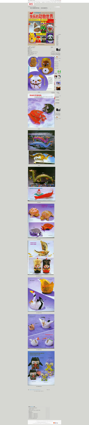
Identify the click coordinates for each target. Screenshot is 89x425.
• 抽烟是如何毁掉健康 (58, 114)
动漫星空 (57, 39)
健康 (48, 1)
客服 (58, 0)
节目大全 (34, 2)
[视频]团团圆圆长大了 (31, 412)
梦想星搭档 (54, 58)
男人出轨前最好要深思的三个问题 (54, 63)
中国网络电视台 (31, 0)
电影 (47, 2)
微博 (54, 1)
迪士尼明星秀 (58, 85)
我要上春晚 (57, 58)
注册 (57, 0)
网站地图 (34, 0)
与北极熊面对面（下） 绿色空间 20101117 (33, 413)
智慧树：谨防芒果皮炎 (59, 73)
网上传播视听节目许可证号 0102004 (36, 423)
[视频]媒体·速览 (30, 411)
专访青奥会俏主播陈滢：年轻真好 (54, 68)
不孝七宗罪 (58, 51)
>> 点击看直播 (59, 34)
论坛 (56, 1)
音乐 (37, 1)
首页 (28, 1)
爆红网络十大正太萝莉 (59, 78)
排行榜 (59, 52)
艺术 (42, 1)
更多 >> (60, 60)
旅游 (47, 1)
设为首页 (60, 0)
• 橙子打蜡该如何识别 (53, 53)
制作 (32, 406)
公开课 (54, 2)
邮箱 (59, 1)
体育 (32, 1)
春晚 (34, 1)
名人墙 (57, 52)
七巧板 (57, 40)
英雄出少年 (57, 43)
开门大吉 (60, 58)
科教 (38, 1)
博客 (55, 1)
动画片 (52, 2)
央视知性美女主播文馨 (55, 73)
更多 (60, 80)
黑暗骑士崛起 (58, 90)
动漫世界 (57, 36)
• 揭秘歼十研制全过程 (58, 53)
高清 (46, 2)
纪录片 (50, 2)
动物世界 (31, 406)
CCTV (57, 2)
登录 (55, 0)
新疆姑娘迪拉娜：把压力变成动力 (54, 66)
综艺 (33, 1)
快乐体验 (57, 45)
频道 (59, 2)
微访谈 (51, 52)
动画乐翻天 (57, 35)
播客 (55, 2)
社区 (53, 1)
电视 (28, 2)
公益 (43, 1)
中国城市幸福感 (53, 51)
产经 (44, 1)
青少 (39, 1)
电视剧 (49, 2)
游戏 (60, 1)
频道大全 (30, 2)
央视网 (28, 0)
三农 (50, 1)
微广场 (55, 52)
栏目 (60, 2)
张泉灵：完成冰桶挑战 (55, 78)
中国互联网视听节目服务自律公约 (47, 423)
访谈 (58, 1)
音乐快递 (57, 41)
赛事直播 (39, 2)
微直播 (53, 52)
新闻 (29, 1)
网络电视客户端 (43, 2)
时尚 (49, 1)
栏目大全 (32, 2)
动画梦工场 (57, 37)
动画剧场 (57, 44)
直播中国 (37, 2)
